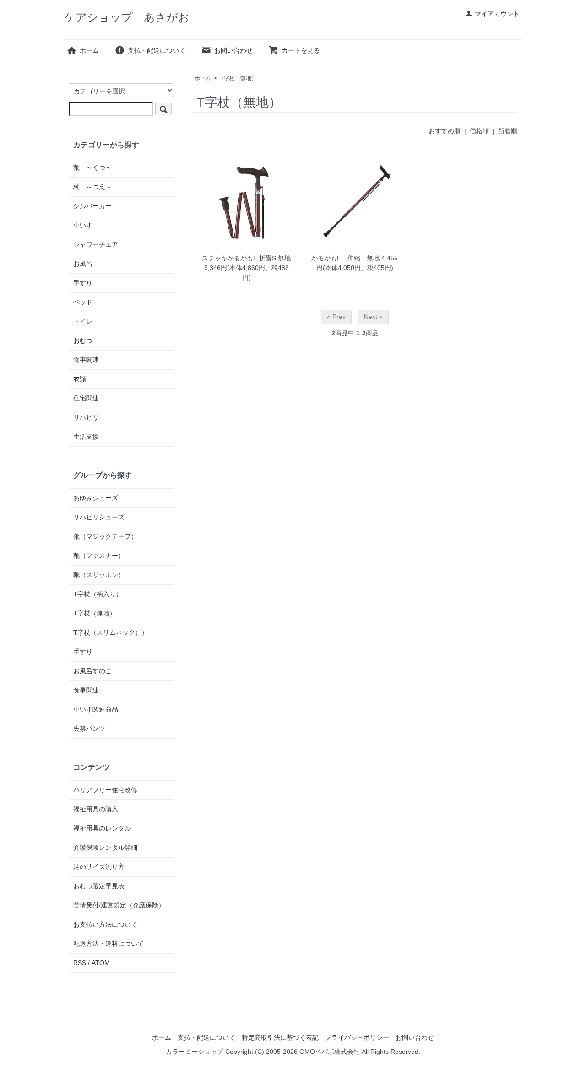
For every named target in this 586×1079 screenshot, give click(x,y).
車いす (82, 225)
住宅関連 (86, 398)
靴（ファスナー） (99, 555)
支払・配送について (156, 50)
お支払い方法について (105, 924)
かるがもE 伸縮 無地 (345, 258)
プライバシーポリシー (357, 1037)
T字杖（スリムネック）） (110, 632)
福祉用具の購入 (95, 809)
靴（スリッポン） (99, 574)
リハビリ (86, 417)
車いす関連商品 (95, 709)
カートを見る (301, 50)
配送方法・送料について (108, 943)
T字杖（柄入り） (97, 594)
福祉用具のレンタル (102, 828)
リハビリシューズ (99, 517)
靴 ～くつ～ (92, 167)
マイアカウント (497, 13)
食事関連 (86, 359)
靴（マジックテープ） (105, 536)
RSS (79, 962)
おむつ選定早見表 (99, 886)
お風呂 (82, 263)
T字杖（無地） (239, 78)
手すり (82, 282)
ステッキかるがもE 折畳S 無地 (246, 258)
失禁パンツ (89, 728)
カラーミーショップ (194, 1051)
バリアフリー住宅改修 (105, 789)
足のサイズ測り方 (99, 866)
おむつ (82, 340)
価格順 (479, 131)
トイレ (82, 321)
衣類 (79, 379)
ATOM (101, 962)
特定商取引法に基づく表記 (280, 1037)
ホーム (89, 50)
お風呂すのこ (92, 670)
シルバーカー (92, 206)
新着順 (507, 131)
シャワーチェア (95, 244)
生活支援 (86, 436)
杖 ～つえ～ (92, 186)
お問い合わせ (233, 50)
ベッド (82, 302)
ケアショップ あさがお (127, 17)
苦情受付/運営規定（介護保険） (119, 905)
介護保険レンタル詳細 (105, 847)
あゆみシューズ (95, 498)
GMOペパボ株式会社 (329, 1051)
